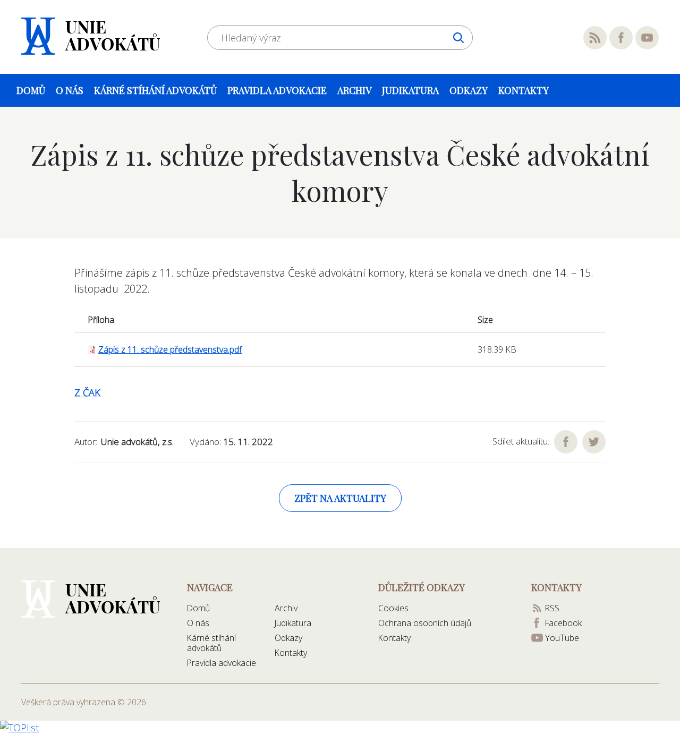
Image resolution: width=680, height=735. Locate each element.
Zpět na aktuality (340, 498)
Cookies (393, 608)
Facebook (621, 37)
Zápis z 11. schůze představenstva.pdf (170, 349)
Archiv (354, 90)
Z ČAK (87, 392)
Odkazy (468, 90)
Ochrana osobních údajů (424, 623)
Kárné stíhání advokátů (155, 90)
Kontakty (523, 90)
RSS (595, 37)
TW (594, 442)
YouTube (647, 37)
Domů (30, 90)
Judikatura (410, 90)
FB (565, 442)
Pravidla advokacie (277, 90)
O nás (69, 90)
